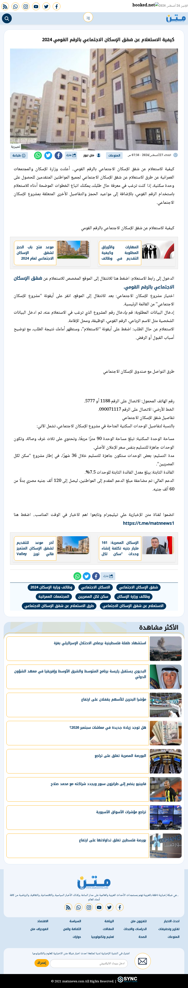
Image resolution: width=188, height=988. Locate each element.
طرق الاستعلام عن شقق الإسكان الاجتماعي (59, 606)
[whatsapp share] (38, 155)
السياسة (75, 921)
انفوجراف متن (39, 929)
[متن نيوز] (176, 17)
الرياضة (109, 921)
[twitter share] (48, 155)
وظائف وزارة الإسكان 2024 (51, 587)
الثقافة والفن (72, 929)
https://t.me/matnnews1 (148, 523)
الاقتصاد (42, 921)
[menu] (88, 17)
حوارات (77, 937)
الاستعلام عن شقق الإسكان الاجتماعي (133, 606)
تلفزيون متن (139, 921)
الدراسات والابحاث (135, 929)
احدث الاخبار (171, 921)
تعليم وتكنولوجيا (102, 937)
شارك (69, 155)
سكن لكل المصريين (93, 596)
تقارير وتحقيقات (168, 929)
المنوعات (114, 155)
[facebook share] (58, 155)
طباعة (17, 155)
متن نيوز (88, 155)
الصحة (143, 937)
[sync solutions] (127, 981)
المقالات (108, 929)
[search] (7, 18)
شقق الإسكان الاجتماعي (138, 587)
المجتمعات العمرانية (53, 596)
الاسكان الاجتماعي (95, 587)
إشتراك (41, 963)
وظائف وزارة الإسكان (133, 596)
